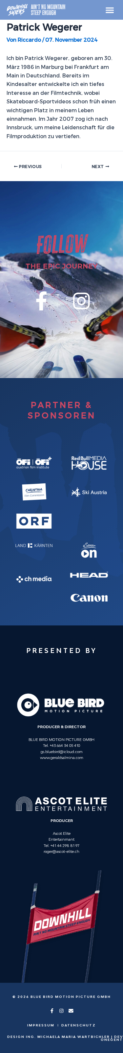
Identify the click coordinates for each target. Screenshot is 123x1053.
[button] (109, 10)
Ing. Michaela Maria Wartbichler (68, 1037)
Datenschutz (78, 1025)
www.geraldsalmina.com (61, 757)
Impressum (40, 1025)
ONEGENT (112, 1040)
